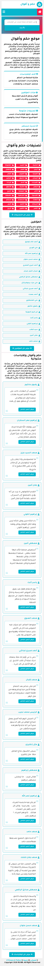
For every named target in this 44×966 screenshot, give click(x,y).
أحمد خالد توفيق (31, 242)
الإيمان (35, 178)
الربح (9, 208)
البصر (35, 187)
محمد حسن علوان (30, 259)
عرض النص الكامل (27, 409)
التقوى (22, 208)
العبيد (22, 165)
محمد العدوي (30, 618)
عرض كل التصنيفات (22, 215)
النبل (9, 204)
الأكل (36, 191)
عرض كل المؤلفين (22, 349)
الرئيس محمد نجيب (27, 712)
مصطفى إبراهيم (29, 770)
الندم (23, 182)
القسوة (35, 195)
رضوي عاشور (32, 306)
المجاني (33, 960)
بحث (21, 28)
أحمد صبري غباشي (30, 289)
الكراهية (21, 195)
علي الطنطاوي (32, 300)
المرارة (35, 174)
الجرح (9, 191)
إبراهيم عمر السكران (27, 420)
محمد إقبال (31, 680)
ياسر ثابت (34, 318)
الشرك (22, 187)
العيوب (22, 174)
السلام (8, 200)
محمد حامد (33, 341)
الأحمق (8, 187)
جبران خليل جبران (31, 271)
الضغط (8, 195)
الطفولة (8, 165)
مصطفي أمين (30, 543)
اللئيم (22, 204)
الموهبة (22, 191)
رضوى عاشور (31, 385)
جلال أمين (34, 335)
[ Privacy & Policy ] (14, 960)
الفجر (23, 169)
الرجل (36, 169)
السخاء (35, 204)
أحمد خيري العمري (30, 265)
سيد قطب (33, 329)
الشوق (22, 178)
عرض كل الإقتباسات (22, 955)
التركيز (8, 178)
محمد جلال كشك (29, 857)
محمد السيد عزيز (29, 453)
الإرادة (9, 182)
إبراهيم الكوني (32, 324)
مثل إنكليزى (31, 745)
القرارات (35, 182)
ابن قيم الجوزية (32, 312)
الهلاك (35, 200)
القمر (36, 208)
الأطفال (8, 169)
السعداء (21, 200)
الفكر (9, 174)
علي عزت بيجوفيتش (29, 283)
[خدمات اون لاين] (40, 12)
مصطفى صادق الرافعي (28, 277)
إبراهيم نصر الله (31, 253)
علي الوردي (33, 248)
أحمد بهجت (33, 294)
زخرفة (25, 960)
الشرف (35, 165)
